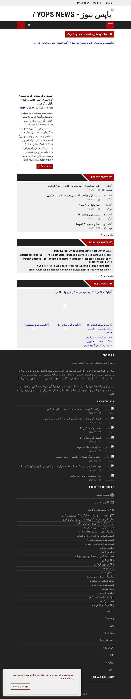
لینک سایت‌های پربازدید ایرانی (85, 475)
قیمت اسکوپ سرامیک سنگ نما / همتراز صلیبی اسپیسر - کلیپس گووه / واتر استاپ (59, 466)
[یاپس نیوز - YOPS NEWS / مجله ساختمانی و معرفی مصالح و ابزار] (65, 14)
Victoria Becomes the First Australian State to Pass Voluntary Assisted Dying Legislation (65, 254)
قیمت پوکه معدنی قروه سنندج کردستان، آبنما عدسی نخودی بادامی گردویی (36, 99)
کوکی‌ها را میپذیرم (20, 686)
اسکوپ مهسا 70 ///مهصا (88, 224)
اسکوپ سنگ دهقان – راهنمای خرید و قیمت (78, 456)
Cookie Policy (67, 678)
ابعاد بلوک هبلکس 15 (89, 205)
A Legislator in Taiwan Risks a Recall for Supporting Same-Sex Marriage (74, 265)
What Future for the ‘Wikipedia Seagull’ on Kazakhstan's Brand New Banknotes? (70, 269)
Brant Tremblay (27, 108)
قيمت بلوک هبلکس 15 (89, 214)
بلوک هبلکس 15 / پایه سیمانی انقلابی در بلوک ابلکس (74, 186)
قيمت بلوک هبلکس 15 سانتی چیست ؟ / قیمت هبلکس (73, 195)
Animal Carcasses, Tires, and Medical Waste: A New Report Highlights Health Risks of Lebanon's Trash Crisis (67, 260)
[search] (29, 25)
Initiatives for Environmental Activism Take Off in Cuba (82, 251)
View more (45, 166)
